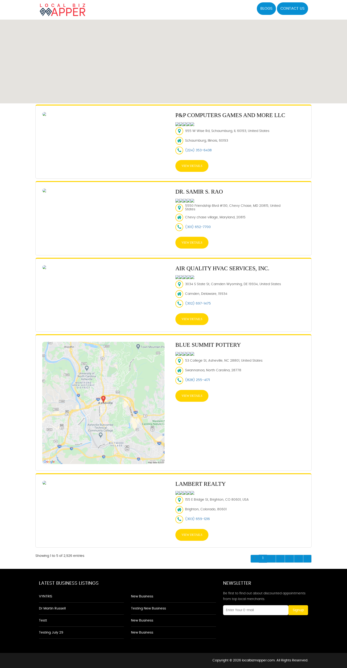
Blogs (266, 8)
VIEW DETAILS (192, 166)
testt (43, 620)
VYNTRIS (45, 596)
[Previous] (254, 559)
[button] (173, 59)
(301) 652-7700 (198, 227)
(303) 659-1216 (197, 519)
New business (142, 596)
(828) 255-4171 (197, 380)
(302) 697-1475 (198, 303)
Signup (298, 610)
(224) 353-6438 (198, 150)
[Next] (307, 559)
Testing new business (148, 608)
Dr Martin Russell (52, 608)
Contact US (292, 8)
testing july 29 (51, 632)
